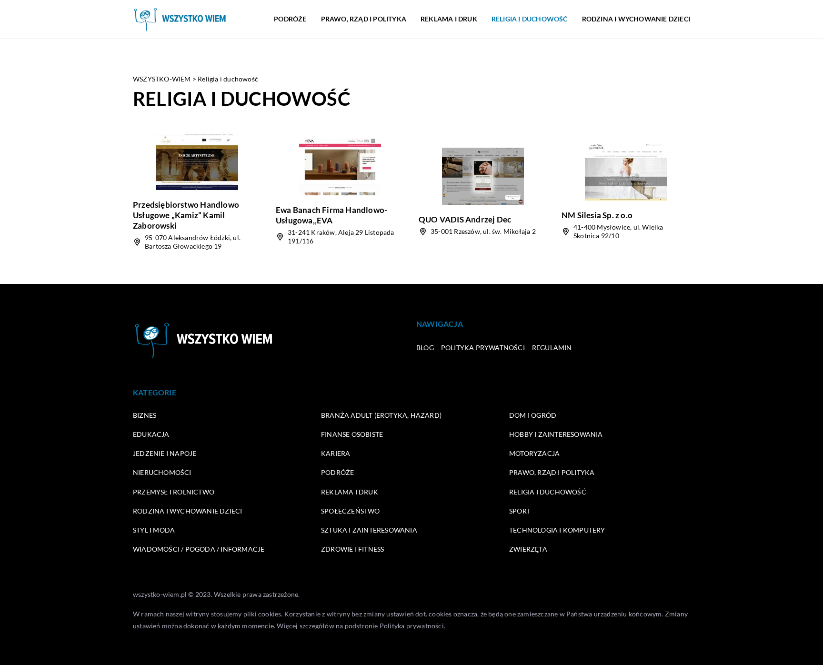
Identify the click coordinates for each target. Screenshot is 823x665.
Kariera (335, 453)
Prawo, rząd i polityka (363, 19)
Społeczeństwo (350, 511)
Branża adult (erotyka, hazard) (381, 415)
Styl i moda (154, 530)
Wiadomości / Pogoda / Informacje (198, 549)
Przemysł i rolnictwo (173, 492)
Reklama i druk (449, 19)
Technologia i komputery (557, 530)
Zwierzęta (528, 549)
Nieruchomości (162, 472)
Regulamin (552, 347)
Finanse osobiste (352, 434)
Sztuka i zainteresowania (369, 530)
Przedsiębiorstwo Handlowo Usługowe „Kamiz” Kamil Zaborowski (186, 215)
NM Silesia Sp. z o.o (597, 215)
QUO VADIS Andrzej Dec (465, 219)
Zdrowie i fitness (352, 549)
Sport (520, 511)
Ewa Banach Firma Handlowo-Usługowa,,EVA (331, 215)
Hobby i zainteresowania (556, 434)
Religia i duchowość (530, 19)
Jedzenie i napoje (164, 453)
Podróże (290, 19)
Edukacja (151, 434)
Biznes (144, 415)
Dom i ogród (532, 415)
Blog (425, 347)
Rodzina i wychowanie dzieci (636, 19)
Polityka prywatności (483, 347)
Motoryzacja (534, 453)
